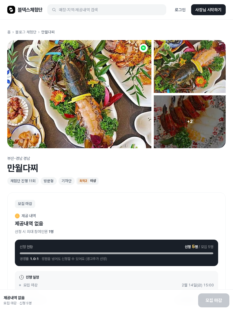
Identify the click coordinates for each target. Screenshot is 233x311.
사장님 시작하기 (208, 9)
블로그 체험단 (25, 32)
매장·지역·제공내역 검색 (78, 9)
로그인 (180, 9)
